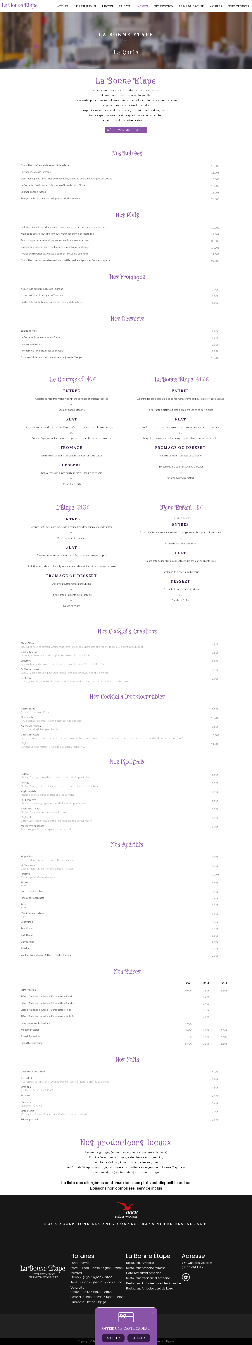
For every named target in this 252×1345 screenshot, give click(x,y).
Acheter (113, 1338)
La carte (142, 6)
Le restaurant (85, 6)
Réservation (163, 6)
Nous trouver (238, 6)
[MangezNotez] (186, 1279)
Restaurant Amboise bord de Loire (149, 1288)
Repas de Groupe (191, 6)
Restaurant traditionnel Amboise (148, 1278)
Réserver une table (126, 130)
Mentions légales (164, 1341)
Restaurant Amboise (140, 1263)
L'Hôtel (108, 6)
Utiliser (139, 1338)
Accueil (63, 6)
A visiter (215, 6)
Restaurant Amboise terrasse (145, 1268)
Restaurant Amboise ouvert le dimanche (153, 1283)
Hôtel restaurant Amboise (143, 1273)
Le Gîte (124, 6)
